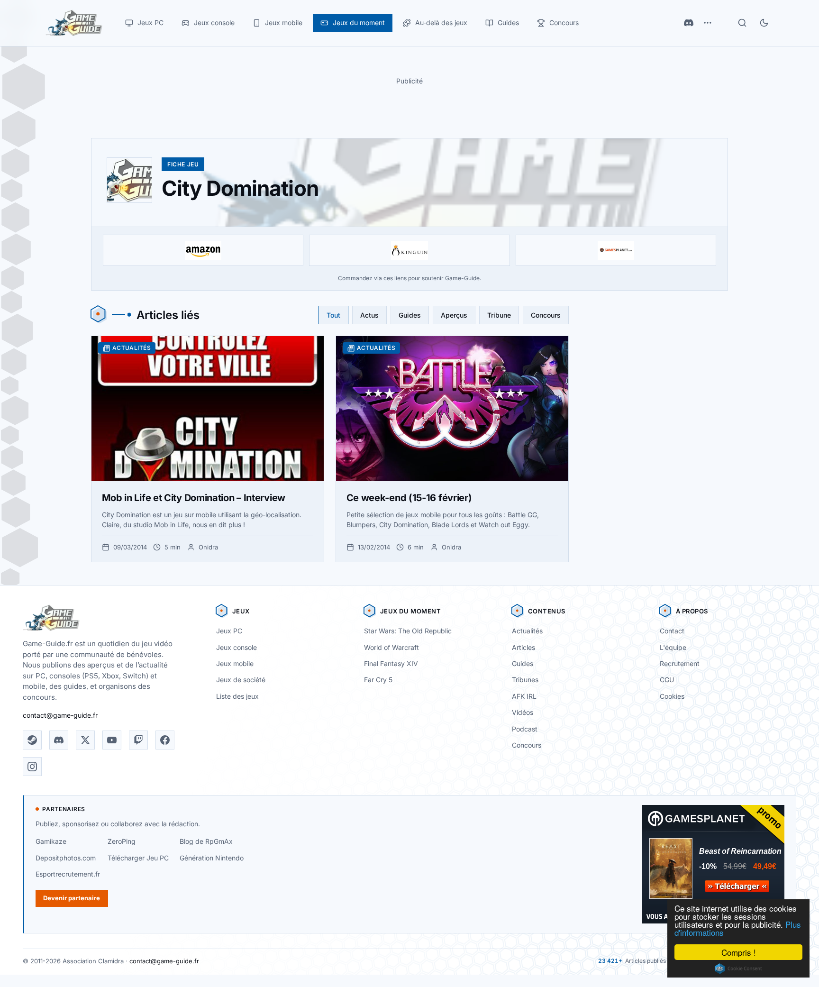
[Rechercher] (742, 22)
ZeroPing (122, 841)
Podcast (524, 729)
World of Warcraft (391, 647)
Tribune (499, 315)
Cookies (672, 696)
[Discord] (688, 22)
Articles (523, 647)
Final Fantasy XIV (391, 663)
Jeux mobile (235, 663)
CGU (667, 680)
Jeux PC (229, 631)
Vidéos (522, 712)
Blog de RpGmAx (206, 841)
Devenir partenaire (71, 898)
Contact (672, 631)
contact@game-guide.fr (60, 715)
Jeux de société (240, 680)
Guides (410, 315)
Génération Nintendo (212, 858)
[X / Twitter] (85, 740)
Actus (369, 315)
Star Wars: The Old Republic (408, 631)
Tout (333, 315)
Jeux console (236, 647)
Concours (546, 315)
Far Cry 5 (378, 680)
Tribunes (525, 680)
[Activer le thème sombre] (764, 22)
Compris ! (738, 952)
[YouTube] (111, 740)
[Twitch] (138, 740)
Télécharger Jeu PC (138, 858)
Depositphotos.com (66, 858)
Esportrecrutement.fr (68, 874)
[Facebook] (164, 740)
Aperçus (454, 315)
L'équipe (673, 647)
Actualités (527, 631)
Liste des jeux (237, 696)
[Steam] (32, 740)
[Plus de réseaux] (707, 22)
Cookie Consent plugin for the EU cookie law (738, 968)
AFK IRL (524, 696)
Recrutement (680, 663)
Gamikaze (51, 841)
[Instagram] (32, 766)
